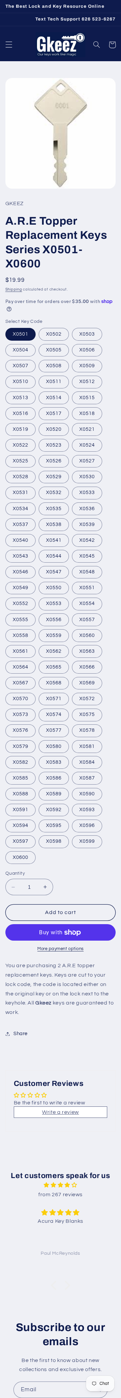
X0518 (87, 413)
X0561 (20, 651)
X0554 (87, 603)
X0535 (54, 508)
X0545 (87, 556)
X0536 (87, 508)
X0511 (54, 381)
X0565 (54, 667)
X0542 (87, 540)
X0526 (54, 460)
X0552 (20, 603)
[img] (60, 1185)
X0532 (54, 492)
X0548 (87, 571)
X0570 (20, 698)
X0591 (20, 809)
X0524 (87, 445)
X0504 (20, 349)
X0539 (87, 524)
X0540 (20, 540)
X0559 (54, 635)
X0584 (87, 762)
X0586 (54, 778)
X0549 (20, 587)
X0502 (54, 334)
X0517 (54, 413)
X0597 (20, 841)
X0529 (54, 476)
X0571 (54, 698)
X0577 (54, 730)
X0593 (87, 809)
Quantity (15, 873)
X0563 (87, 651)
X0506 (87, 349)
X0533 (87, 492)
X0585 (20, 778)
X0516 (20, 413)
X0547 (54, 571)
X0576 (20, 730)
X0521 (87, 429)
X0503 (87, 334)
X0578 (87, 730)
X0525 (20, 460)
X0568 (54, 682)
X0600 (20, 857)
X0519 (20, 429)
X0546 (20, 571)
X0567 (20, 682)
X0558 (20, 635)
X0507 (20, 365)
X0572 (87, 698)
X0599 (87, 841)
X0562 (54, 651)
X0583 (54, 762)
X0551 (87, 587)
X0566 (87, 667)
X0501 (20, 334)
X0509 (87, 365)
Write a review (60, 1112)
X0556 (54, 619)
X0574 (54, 714)
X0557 (87, 619)
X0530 (87, 476)
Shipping (13, 289)
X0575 (87, 714)
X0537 (20, 524)
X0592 (54, 809)
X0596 (87, 825)
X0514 (54, 397)
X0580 (54, 746)
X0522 (20, 445)
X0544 (54, 556)
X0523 (54, 445)
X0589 (54, 793)
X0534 (20, 508)
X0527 (87, 460)
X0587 (87, 778)
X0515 (87, 397)
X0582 (20, 762)
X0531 (20, 492)
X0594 (20, 825)
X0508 (54, 365)
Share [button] (20, 1033)
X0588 (20, 793)
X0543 (20, 556)
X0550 (54, 587)
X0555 (20, 619)
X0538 (54, 524)
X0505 (54, 349)
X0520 (54, 429)
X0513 (20, 397)
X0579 (20, 746)
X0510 (20, 381)
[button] (8, 44)
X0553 (54, 603)
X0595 (54, 825)
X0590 (87, 793)
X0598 (54, 841)
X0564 (20, 667)
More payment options (60, 949)
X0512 (87, 381)
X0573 (20, 714)
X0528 (20, 476)
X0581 (87, 746)
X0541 (54, 540)
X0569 (87, 682)
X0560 (87, 635)
